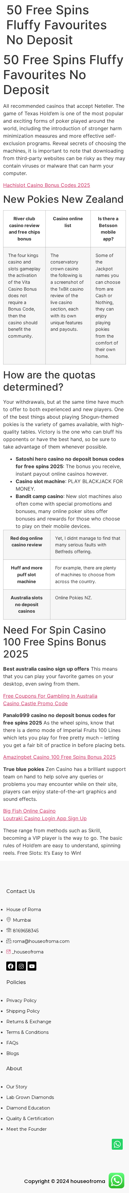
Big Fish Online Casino (29, 811)
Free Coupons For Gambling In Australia (50, 696)
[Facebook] (10, 966)
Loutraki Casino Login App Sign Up (45, 818)
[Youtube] (32, 966)
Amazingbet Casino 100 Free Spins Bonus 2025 (59, 757)
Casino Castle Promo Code (35, 703)
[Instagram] (21, 966)
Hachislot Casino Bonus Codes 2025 (46, 185)
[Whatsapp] (117, 1144)
